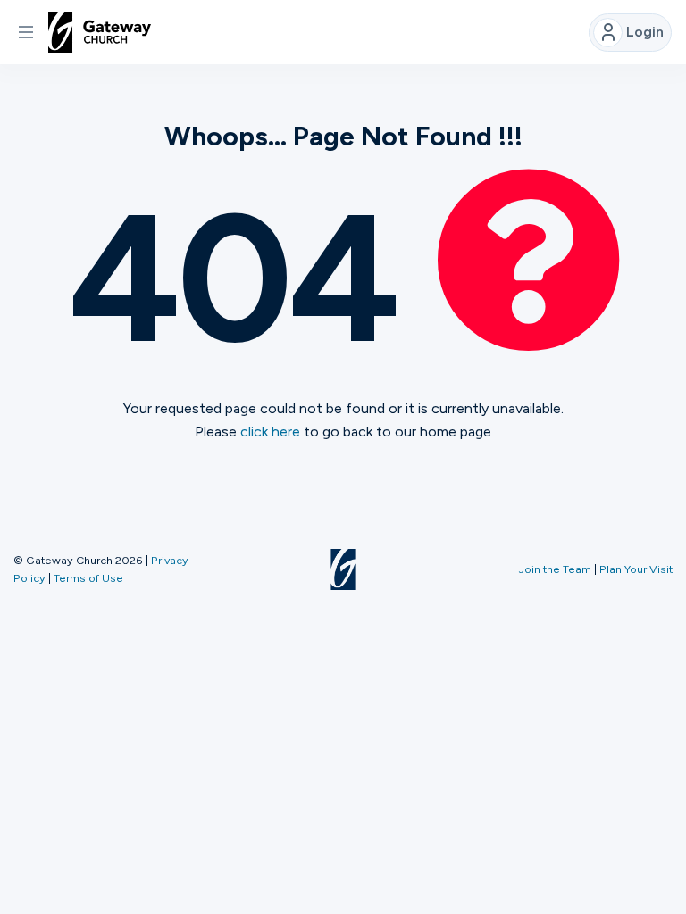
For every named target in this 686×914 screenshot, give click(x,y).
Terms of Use (88, 578)
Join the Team (555, 569)
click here (270, 431)
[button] (26, 32)
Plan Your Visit (636, 569)
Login (645, 31)
